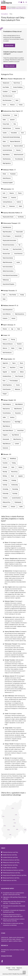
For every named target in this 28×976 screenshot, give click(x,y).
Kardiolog (5, 480)
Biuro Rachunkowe (7, 100)
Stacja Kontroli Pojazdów (8, 284)
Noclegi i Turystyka (9, 290)
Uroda (5, 335)
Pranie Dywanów (7, 389)
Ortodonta (5, 497)
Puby (4, 206)
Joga (12, 329)
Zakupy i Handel (8, 400)
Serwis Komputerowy (8, 309)
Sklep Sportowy (6, 408)
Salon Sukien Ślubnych (8, 430)
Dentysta (13, 506)
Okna (14, 124)
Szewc (4, 367)
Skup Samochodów (17, 249)
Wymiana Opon (6, 253)
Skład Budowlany (7, 159)
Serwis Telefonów (7, 314)
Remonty (18, 150)
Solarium (5, 339)
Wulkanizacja (6, 279)
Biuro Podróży (12, 294)
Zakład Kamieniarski (18, 154)
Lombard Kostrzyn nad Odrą (10, 857)
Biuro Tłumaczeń (19, 376)
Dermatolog (5, 489)
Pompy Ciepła (6, 124)
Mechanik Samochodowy (8, 244)
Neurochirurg (14, 471)
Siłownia (5, 329)
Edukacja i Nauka (8, 170)
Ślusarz (21, 363)
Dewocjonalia (6, 439)
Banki (17, 100)
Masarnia (11, 193)
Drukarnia (5, 318)
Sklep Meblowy (6, 154)
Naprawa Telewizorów (15, 141)
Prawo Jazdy (5, 249)
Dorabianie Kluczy (7, 376)
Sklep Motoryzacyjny (7, 262)
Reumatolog (15, 489)
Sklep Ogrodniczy (7, 163)
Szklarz (4, 119)
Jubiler (4, 417)
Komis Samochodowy (8, 266)
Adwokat (14, 91)
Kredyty (21, 104)
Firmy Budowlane (19, 159)
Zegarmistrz (5, 363)
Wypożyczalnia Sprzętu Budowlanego (11, 137)
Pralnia (21, 367)
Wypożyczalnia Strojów (8, 216)
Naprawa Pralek (6, 145)
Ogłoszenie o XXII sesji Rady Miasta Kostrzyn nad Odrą (15, 898)
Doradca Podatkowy (18, 87)
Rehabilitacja (13, 458)
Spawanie (12, 119)
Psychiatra (5, 463)
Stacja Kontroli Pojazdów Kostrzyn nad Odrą (14, 875)
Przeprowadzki (19, 231)
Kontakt (3, 951)
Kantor (4, 104)
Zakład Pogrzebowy (7, 385)
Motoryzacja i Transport (10, 223)
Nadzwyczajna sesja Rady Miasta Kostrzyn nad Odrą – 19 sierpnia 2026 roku (14, 902)
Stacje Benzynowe (7, 227)
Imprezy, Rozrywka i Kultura (11, 212)
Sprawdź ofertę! (9, 45)
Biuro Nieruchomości (8, 96)
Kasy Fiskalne (6, 87)
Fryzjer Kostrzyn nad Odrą (10, 867)
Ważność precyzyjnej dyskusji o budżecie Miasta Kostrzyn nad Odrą (13, 919)
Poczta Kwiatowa (7, 413)
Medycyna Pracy (6, 502)
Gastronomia (7, 189)
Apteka (21, 506)
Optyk (12, 467)
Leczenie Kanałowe (16, 497)
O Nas (13, 967)
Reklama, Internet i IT (9, 305)
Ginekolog (13, 480)
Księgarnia (5, 434)
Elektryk (22, 371)
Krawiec (18, 385)
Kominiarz (17, 128)
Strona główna (4, 14)
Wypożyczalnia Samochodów (9, 240)
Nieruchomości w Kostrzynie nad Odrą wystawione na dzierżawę (13, 924)
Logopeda (20, 476)
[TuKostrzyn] (6, 2)
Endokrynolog (14, 484)
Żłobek (4, 173)
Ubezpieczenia (6, 82)
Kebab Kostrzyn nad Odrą (9, 880)
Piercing (13, 339)
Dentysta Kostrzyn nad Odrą (10, 852)
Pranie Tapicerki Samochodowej (10, 275)
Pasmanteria (18, 413)
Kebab (20, 206)
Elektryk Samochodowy (8, 271)
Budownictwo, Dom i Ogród (11, 111)
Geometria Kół (18, 236)
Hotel (4, 294)
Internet (13, 318)
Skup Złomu (12, 367)
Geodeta (5, 132)
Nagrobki (5, 371)
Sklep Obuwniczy (17, 439)
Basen (18, 329)
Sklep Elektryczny (7, 443)
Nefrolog (5, 476)
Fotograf (5, 393)
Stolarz (4, 141)
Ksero (4, 380)
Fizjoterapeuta (18, 502)
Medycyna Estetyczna (8, 343)
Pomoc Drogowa (6, 236)
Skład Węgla (17, 421)
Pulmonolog (5, 493)
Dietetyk (5, 506)
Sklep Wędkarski (19, 404)
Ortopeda (5, 467)
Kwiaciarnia (5, 448)
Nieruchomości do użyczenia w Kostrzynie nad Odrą (14, 906)
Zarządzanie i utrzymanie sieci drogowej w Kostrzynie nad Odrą (14, 911)
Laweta (18, 262)
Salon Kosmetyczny (7, 352)
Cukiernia (19, 202)
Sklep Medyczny (6, 426)
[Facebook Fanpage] (19, 2)
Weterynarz (17, 389)
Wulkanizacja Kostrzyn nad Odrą (11, 872)
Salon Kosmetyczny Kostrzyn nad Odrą (13, 870)
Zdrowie (5, 454)
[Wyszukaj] (23, 2)
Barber (12, 348)
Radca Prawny (17, 82)
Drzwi (22, 132)
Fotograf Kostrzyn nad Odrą (10, 865)
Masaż (12, 476)
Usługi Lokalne (7, 359)
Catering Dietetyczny (7, 202)
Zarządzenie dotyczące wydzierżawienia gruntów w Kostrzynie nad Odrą (13, 893)
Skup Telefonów (15, 434)
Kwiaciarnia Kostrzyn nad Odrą (11, 860)
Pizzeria (20, 193)
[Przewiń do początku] (24, 972)
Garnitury (12, 417)
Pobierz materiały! (10, 66)
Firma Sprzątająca (14, 380)
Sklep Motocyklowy (7, 231)
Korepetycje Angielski (8, 182)
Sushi (4, 193)
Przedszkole (13, 173)
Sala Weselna (21, 216)
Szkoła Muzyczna (7, 178)
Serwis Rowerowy (18, 253)
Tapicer (14, 363)
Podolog (14, 463)
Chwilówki (5, 91)
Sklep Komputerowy (19, 314)
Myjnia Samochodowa (8, 258)
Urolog (4, 458)
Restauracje (12, 206)
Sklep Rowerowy (18, 408)
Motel (4, 299)
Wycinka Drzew (6, 115)
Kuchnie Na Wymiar (7, 150)
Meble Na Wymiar (7, 128)
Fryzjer (20, 348)
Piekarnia (5, 197)
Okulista (20, 467)
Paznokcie (19, 343)
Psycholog (14, 493)
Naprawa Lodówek (18, 145)
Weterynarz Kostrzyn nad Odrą (11, 862)
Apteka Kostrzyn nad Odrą (10, 854)
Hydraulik (13, 371)
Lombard (17, 443)
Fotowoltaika (14, 132)
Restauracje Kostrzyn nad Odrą (11, 878)
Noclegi (22, 294)
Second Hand (20, 430)
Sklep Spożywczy (6, 421)
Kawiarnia (13, 197)
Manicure (5, 348)
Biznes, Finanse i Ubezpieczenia (12, 78)
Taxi (19, 244)
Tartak (15, 115)
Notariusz (12, 104)
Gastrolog (5, 484)
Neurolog (5, 471)
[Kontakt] (21, 2)
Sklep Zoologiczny (7, 404)
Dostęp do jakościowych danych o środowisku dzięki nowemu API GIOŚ (12, 915)
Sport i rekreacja (8, 325)
